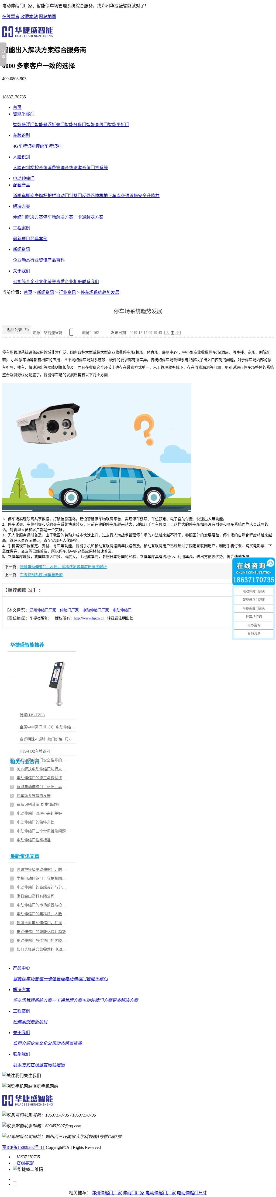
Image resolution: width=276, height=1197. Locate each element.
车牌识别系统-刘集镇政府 (41, 575)
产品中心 (21, 968)
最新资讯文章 (24, 856)
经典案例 (38, 238)
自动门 (62, 195)
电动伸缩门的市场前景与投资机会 (42, 905)
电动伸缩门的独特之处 (35, 822)
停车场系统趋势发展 (100, 292)
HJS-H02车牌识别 (35, 751)
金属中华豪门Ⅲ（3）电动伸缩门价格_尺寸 (56, 727)
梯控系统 (38, 167)
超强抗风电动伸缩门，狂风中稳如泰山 (42, 923)
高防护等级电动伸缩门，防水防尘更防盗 (42, 870)
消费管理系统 (60, 167)
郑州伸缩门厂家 (43, 610)
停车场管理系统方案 (32, 1000)
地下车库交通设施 (121, 195)
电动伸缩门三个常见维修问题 (41, 831)
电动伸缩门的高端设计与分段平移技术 (42, 887)
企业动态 (21, 260)
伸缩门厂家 (69, 610)
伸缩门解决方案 (28, 217)
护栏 (51, 195)
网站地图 (47, 16)
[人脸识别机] (60, 683)
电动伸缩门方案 (97, 1000)
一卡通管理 (54, 979)
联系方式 (21, 1065)
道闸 (17, 195)
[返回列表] (16, 333)
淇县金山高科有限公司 (35, 896)
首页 (17, 107)
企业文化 (38, 281)
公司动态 (56, 1043)
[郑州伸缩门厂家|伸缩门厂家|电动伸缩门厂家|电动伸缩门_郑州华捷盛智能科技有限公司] (27, 36)
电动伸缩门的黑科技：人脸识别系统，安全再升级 (42, 914)
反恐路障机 (93, 195)
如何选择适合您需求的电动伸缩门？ (42, 949)
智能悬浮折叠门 (49, 124)
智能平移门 (23, 114)
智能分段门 (75, 124)
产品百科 (56, 260)
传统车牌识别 (48, 146)
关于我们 (21, 271)
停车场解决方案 (58, 217)
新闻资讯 (21, 249)
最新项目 (21, 238)
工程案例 (21, 228)
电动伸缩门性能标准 (34, 840)
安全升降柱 (149, 195)
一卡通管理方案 (67, 1000)
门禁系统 (99, 167)
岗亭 (34, 195)
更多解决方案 (125, 1000)
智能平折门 (118, 124)
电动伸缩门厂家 (95, 610)
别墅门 (75, 195)
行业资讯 (38, 260)
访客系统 (82, 167)
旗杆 (43, 195)
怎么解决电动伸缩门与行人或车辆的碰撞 (42, 769)
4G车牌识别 (24, 146)
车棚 (26, 195)
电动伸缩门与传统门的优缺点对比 (42, 941)
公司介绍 (21, 1043)
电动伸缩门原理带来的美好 (39, 813)
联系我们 (90, 281)
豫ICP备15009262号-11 (23, 1147)
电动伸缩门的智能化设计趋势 (41, 932)
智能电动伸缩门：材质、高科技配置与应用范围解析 (63, 567)
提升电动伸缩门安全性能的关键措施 (42, 760)
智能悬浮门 (23, 124)
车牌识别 (21, 135)
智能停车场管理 (28, 979)
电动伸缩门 (23, 178)
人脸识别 (21, 157)
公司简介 (21, 281)
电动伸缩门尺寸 (192, 1193)
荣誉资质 (56, 281)
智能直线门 (97, 124)
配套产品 (21, 185)
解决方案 (21, 206)
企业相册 (73, 281)
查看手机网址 (72, 334)
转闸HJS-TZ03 (32, 715)
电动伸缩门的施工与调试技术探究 (42, 778)
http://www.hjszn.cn (89, 618)
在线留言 (10, 16)
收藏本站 (29, 16)
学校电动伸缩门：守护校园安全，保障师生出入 (42, 879)
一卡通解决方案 (88, 217)
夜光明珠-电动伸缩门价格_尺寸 (46, 739)
